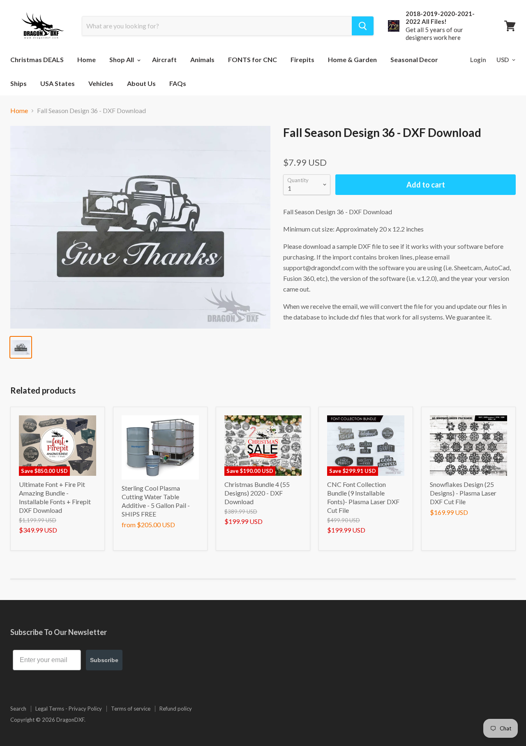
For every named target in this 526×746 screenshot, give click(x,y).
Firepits (302, 59)
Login (478, 59)
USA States (57, 83)
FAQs (177, 83)
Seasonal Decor (414, 59)
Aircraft (164, 59)
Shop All (122, 59)
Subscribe (104, 660)
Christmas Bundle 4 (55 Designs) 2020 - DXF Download (257, 492)
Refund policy (175, 708)
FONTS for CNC (252, 59)
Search (18, 708)
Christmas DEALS (37, 59)
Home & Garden (352, 59)
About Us (141, 83)
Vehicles (100, 83)
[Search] (363, 25)
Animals (202, 59)
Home (86, 59)
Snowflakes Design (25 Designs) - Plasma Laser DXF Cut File (463, 492)
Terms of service (130, 708)
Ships (18, 83)
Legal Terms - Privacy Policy (68, 708)
